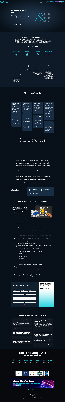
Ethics (22, 398)
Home (34, 2)
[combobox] (25, 294)
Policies (20, 398)
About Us (37, 2)
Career (42, 398)
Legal (26, 398)
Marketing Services (41, 2)
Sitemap (45, 398)
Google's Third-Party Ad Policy (32, 398)
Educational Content (55, 2)
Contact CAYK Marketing (61, 2)
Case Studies (45, 2)
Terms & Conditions (38, 398)
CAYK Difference (50, 2)
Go (24, 304)
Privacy (25, 398)
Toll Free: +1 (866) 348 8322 (50, 1)
